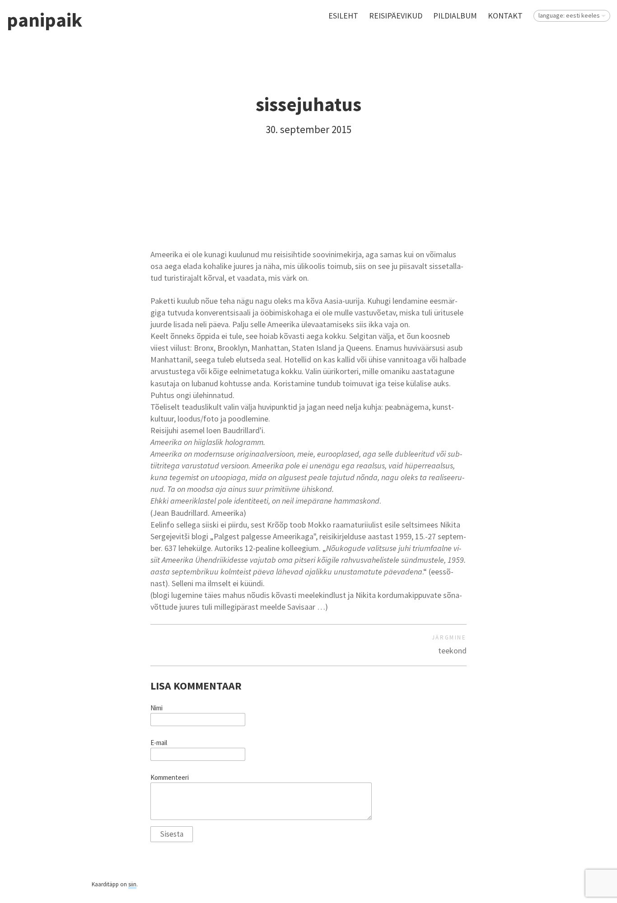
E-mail (158, 743)
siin (132, 884)
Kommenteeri (169, 777)
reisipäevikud (395, 15)
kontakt (505, 15)
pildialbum (455, 15)
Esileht (343, 15)
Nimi (156, 708)
